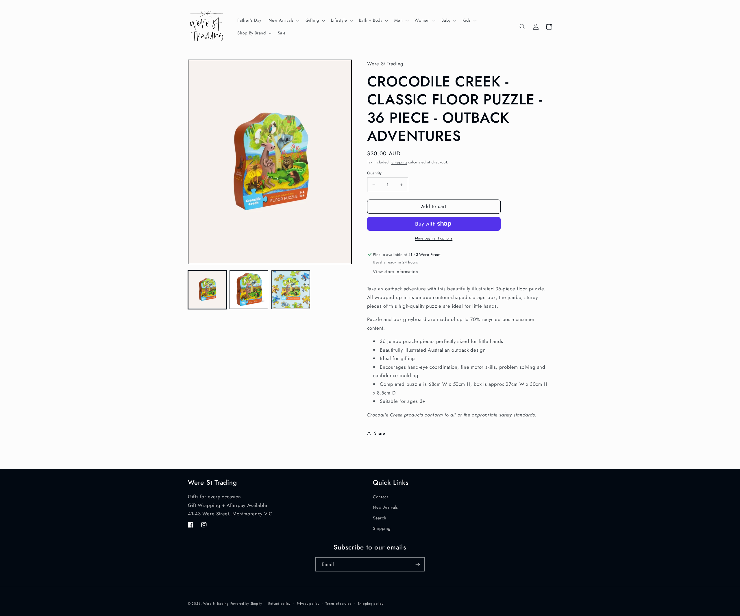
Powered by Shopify (246, 603)
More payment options (434, 238)
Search (379, 518)
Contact (380, 497)
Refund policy (279, 603)
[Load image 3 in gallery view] (290, 289)
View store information (395, 271)
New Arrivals (385, 507)
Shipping (399, 162)
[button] (283, 20)
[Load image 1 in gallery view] (207, 289)
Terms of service (338, 603)
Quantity (374, 173)
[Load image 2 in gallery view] (249, 289)
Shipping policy (371, 603)
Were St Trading (216, 603)
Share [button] (379, 433)
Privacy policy (308, 603)
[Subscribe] (417, 564)
